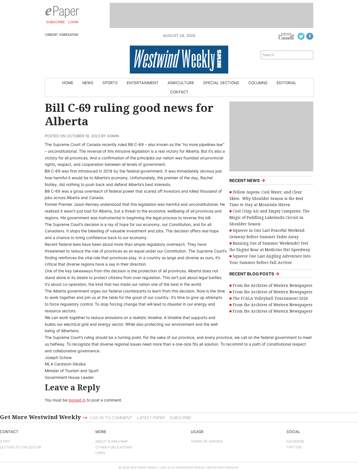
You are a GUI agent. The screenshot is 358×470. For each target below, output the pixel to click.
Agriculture (181, 83)
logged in (77, 400)
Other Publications (113, 447)
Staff (5, 441)
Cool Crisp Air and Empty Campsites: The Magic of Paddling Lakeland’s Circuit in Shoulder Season (269, 217)
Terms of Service (207, 441)
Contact (179, 92)
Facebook (295, 441)
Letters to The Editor (20, 447)
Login (73, 22)
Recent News (247, 180)
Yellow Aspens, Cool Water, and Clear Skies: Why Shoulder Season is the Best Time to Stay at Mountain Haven (266, 198)
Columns (258, 83)
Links (100, 453)
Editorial (286, 83)
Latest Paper (151, 417)
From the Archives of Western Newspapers (272, 285)
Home (67, 83)
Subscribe (55, 22)
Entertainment (143, 83)
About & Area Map (111, 441)
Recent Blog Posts (254, 274)
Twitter (294, 447)
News (87, 83)
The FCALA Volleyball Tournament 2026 (270, 298)
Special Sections (221, 83)
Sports (110, 83)
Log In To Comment (111, 417)
